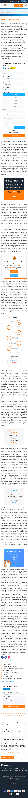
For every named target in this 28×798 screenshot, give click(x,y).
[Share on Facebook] (2, 657)
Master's (15, 103)
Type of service (5, 82)
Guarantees (12, 768)
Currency (4, 71)
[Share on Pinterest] (9, 657)
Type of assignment (6, 87)
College (15, 97)
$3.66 (19, 332)
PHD (15, 106)
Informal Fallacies (7, 676)
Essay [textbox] (6, 89)
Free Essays (15, 770)
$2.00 (19, 322)
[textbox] (15, 117)
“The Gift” (5, 674)
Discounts (21, 768)
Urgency (4, 109)
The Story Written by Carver (10, 672)
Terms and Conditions (7, 781)
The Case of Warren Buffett (9, 666)
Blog (10, 770)
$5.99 (19, 343)
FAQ (19, 770)
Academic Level (6, 92)
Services (6, 768)
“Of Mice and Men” (7, 670)
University (15, 100)
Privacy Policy (16, 781)
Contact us (24, 770)
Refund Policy (22, 781)
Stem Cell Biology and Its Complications (12, 678)
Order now (18, 5)
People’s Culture (7, 664)
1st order (10, 68)
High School (15, 94)
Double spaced (19, 127)
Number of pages (6, 119)
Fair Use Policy (14, 783)
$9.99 (9, 348)
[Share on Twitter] (5, 657)
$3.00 (9, 327)
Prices (16, 768)
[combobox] (14, 89)
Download (6, 688)
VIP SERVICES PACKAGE (14, 359)
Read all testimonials (7, 757)
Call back (24, 1)
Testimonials (5, 770)
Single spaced (8, 127)
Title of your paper (6, 76)
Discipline (4, 114)
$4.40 (9, 337)
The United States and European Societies (13, 668)
